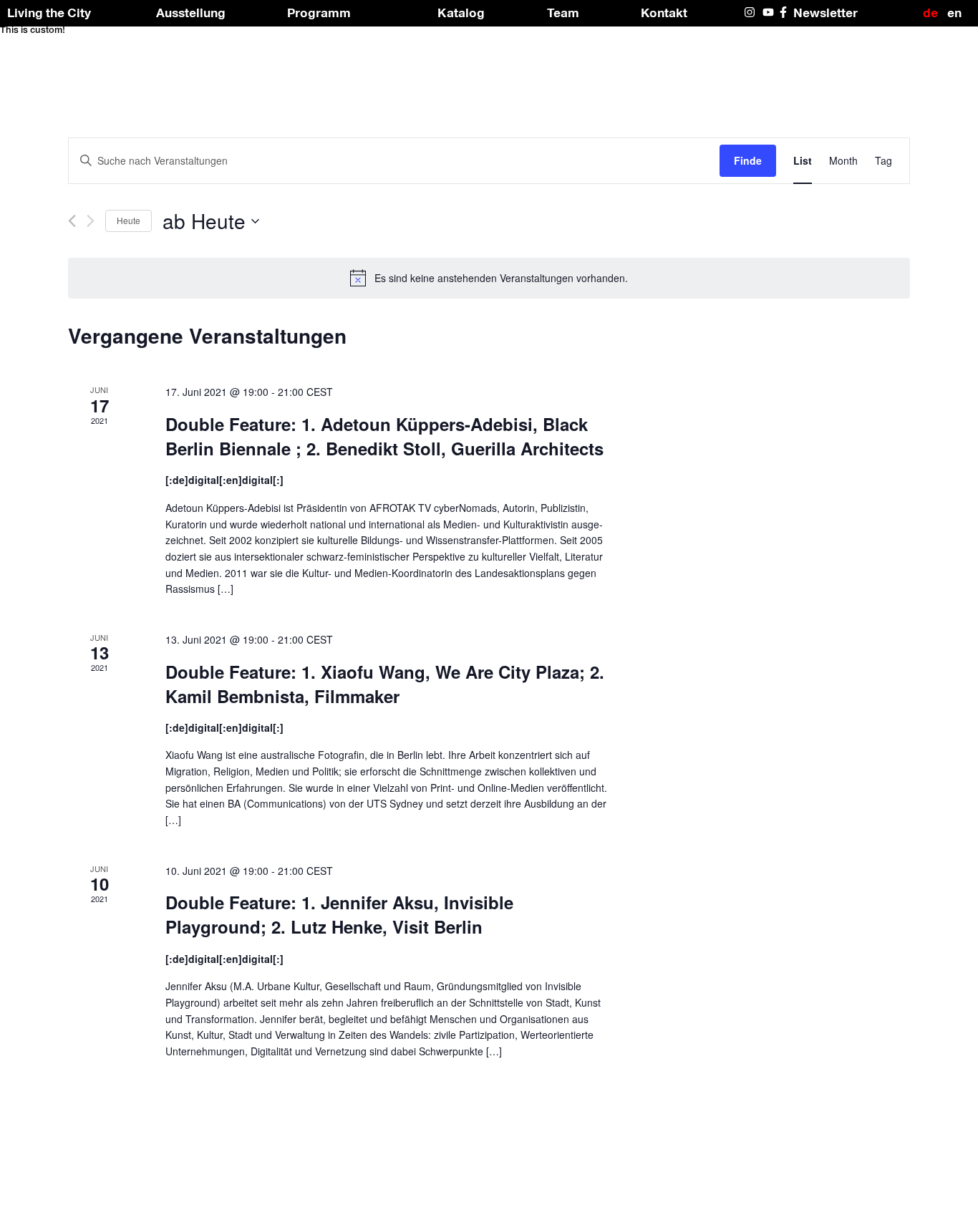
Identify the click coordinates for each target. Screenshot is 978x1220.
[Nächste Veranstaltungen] (91, 221)
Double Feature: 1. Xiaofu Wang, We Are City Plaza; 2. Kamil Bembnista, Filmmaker (384, 683)
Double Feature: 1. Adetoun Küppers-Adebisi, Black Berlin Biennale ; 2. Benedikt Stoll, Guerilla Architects (384, 436)
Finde (748, 160)
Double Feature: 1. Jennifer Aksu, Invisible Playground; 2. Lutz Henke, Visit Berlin (339, 914)
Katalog (461, 12)
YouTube (768, 12)
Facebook (786, 12)
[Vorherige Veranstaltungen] (72, 221)
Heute (128, 220)
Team (563, 12)
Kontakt (664, 12)
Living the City (49, 12)
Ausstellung (191, 12)
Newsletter (825, 12)
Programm (319, 12)
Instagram (751, 12)
